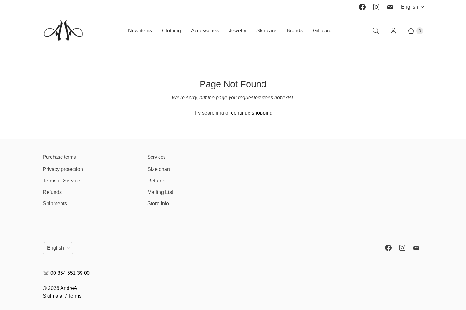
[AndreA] (63, 31)
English (409, 7)
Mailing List (160, 192)
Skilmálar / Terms (62, 296)
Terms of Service (61, 180)
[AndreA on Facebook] (362, 7)
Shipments (55, 203)
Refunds (52, 192)
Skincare (266, 30)
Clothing (171, 30)
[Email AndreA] (390, 7)
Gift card (322, 30)
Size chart (158, 169)
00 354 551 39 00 (70, 273)
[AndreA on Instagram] (376, 7)
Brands (295, 30)
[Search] (376, 30)
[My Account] (393, 30)
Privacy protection (63, 169)
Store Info (158, 203)
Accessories (205, 30)
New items (140, 30)
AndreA (68, 288)
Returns (156, 180)
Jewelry (237, 30)
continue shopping (252, 112)
